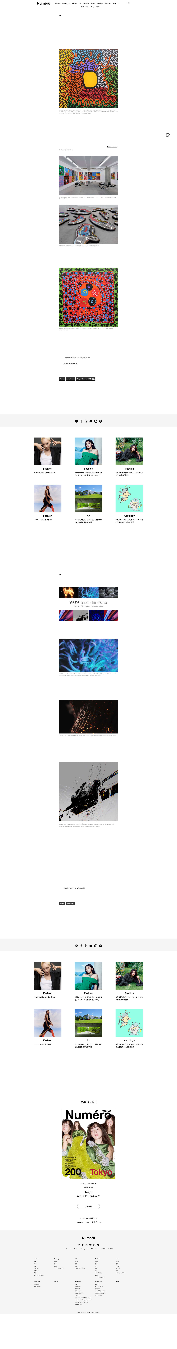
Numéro (43, 3)
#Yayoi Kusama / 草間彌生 (87, 379)
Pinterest (101, 424)
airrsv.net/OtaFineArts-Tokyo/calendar (77, 357)
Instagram (96, 424)
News (78, 7)
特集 (82, 7)
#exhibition (71, 379)
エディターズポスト (95, 7)
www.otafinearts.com (71, 363)
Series (93, 3)
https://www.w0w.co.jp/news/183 (74, 904)
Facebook (80, 424)
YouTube (91, 424)
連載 (86, 7)
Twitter (86, 424)
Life (80, 3)
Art (69, 3)
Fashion (57, 3)
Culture (74, 3)
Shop (114, 3)
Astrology (100, 3)
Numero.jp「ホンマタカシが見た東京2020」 (87, 1186)
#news (62, 379)
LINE (75, 424)
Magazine (108, 3)
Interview (86, 3)
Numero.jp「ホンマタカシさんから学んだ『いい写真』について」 (94, 1189)
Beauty (64, 3)
